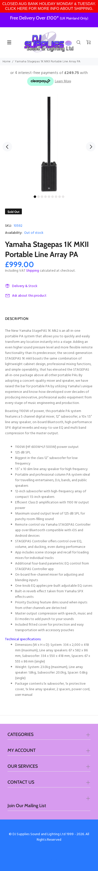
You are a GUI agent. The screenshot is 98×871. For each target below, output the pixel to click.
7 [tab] (56, 196)
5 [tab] (49, 196)
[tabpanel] (49, 143)
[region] (49, 6)
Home (7, 61)
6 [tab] (52, 196)
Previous (7, 146)
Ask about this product (29, 296)
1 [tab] (35, 196)
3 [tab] (42, 196)
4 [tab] (45, 196)
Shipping (32, 271)
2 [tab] (38, 196)
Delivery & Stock (24, 286)
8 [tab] (59, 196)
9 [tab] (63, 196)
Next (90, 146)
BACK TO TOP (49, 860)
